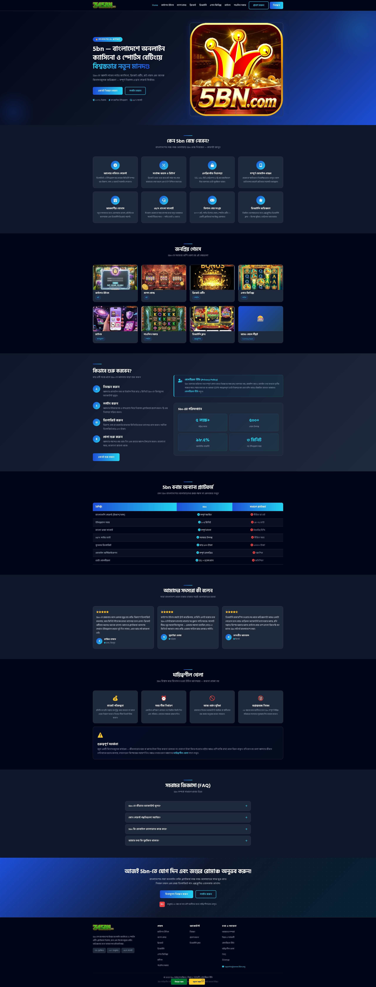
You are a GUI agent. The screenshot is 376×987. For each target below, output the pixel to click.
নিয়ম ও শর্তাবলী (228, 937)
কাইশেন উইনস (167, 5)
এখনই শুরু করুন (106, 457)
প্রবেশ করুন (258, 5)
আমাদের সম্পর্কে (228, 931)
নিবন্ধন (276, 5)
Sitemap (226, 960)
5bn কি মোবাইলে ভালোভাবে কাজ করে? (148, 829)
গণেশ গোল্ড (181, 5)
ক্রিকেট (193, 5)
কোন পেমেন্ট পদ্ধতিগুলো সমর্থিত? (145, 817)
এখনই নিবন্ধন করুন (107, 91)
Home (155, 5)
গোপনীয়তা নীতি (191, 391)
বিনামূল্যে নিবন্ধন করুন (176, 894)
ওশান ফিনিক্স (215, 5)
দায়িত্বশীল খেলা (181, 753)
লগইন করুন (135, 91)
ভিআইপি (203, 5)
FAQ (224, 954)
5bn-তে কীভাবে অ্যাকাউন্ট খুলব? (145, 806)
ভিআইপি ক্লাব (195, 943)
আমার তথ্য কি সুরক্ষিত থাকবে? (144, 841)
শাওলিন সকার (240, 5)
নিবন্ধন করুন (179, 981)
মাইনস (227, 5)
